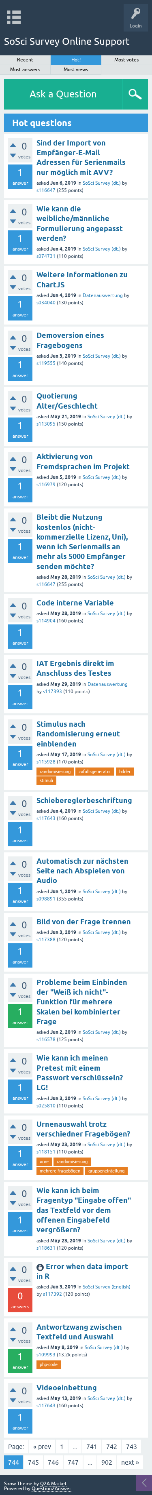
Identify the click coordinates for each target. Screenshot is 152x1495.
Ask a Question (63, 94)
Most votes (126, 60)
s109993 (46, 1355)
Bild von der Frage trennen (83, 921)
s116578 (46, 1039)
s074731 (46, 256)
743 (131, 1446)
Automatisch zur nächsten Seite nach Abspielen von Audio (82, 871)
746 (53, 1462)
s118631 (46, 1248)
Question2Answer (51, 1488)
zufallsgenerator (95, 771)
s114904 (46, 621)
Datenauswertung (103, 295)
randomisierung (55, 771)
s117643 (46, 818)
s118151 (46, 1152)
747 (73, 1462)
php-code (49, 1364)
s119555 (46, 363)
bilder (125, 771)
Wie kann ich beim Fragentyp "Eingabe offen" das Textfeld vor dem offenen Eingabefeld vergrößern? (83, 1210)
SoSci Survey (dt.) (102, 183)
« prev (42, 1446)
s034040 (46, 303)
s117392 (52, 1294)
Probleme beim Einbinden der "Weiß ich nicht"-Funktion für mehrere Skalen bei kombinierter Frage (81, 1002)
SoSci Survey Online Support (67, 41)
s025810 (46, 1106)
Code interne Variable (75, 603)
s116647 (46, 190)
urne (44, 1161)
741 (91, 1446)
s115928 (46, 762)
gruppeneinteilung (106, 1170)
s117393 (52, 691)
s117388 (46, 940)
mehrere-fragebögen (60, 1170)
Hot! (76, 60)
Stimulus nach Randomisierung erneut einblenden (78, 734)
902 (106, 1462)
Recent (25, 60)
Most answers (25, 69)
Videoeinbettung (66, 1387)
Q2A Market (53, 1484)
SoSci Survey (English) (107, 1287)
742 (111, 1446)
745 (33, 1462)
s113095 (46, 424)
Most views (76, 69)
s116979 (46, 484)
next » (130, 1462)
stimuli (46, 780)
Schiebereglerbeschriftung (84, 800)
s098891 (46, 899)
